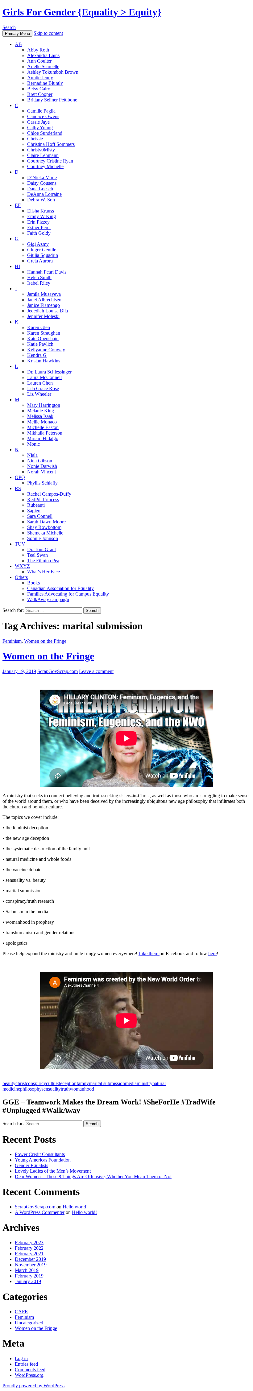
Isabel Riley (38, 283)
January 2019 (28, 1281)
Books (33, 582)
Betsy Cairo (38, 88)
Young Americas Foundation (43, 1159)
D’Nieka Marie (42, 177)
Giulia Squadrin (42, 255)
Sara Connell (39, 516)
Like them (149, 953)
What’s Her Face (43, 571)
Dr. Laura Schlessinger (49, 371)
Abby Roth (38, 49)
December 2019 (30, 1259)
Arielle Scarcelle (43, 66)
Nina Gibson (39, 460)
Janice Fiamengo (43, 305)
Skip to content (48, 33)
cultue (52, 1083)
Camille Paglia (41, 111)
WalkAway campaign (48, 599)
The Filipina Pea (43, 560)
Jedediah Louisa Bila (47, 310)
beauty (8, 1083)
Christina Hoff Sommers (51, 144)
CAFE (21, 1311)
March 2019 (27, 1270)
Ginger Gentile (41, 249)
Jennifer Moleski (43, 316)
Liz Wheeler (39, 394)
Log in (21, 1358)
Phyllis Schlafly (42, 482)
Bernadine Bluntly (45, 83)
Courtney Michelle (45, 166)
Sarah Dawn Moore (46, 521)
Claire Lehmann (43, 155)
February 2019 (29, 1275)
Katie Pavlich (40, 344)
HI (17, 266)
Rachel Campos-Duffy (49, 494)
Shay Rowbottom (44, 527)
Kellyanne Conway (46, 349)
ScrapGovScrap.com (57, 671)
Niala (32, 455)
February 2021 (29, 1253)
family (83, 1083)
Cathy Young (40, 127)
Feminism (12, 641)
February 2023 (29, 1242)
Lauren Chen (40, 383)
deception (67, 1083)
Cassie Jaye (38, 122)
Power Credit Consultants (40, 1154)
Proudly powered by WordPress (33, 1385)
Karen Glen (38, 327)
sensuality (51, 1089)
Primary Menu (17, 33)
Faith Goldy (39, 233)
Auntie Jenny (40, 77)
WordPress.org (29, 1375)
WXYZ (22, 566)
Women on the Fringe (45, 641)
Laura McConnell (44, 377)
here (212, 953)
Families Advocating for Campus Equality (68, 593)
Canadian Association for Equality (60, 588)
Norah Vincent (41, 471)
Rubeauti (36, 505)
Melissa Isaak (40, 416)
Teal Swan (37, 555)
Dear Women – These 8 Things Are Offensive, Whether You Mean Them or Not (93, 1176)
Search (9, 27)
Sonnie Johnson (42, 538)
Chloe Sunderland (44, 133)
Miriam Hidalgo (42, 438)
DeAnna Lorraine (44, 194)
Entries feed (26, 1364)
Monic (33, 444)
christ (20, 1083)
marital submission (107, 1083)
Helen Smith (39, 277)
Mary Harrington (43, 405)
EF (18, 205)
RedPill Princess (43, 499)
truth (65, 1089)
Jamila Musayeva (44, 294)
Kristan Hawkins (43, 360)
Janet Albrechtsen (44, 299)
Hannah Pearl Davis (46, 271)
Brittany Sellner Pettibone (52, 99)
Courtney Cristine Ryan (50, 160)
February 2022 (29, 1248)
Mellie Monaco (42, 421)
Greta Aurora (40, 260)
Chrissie (35, 138)
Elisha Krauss (40, 210)
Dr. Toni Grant (41, 549)
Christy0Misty (41, 149)
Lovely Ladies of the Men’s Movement (53, 1171)
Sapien (33, 510)
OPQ (20, 477)
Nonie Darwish (42, 466)
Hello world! (75, 1206)
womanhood (82, 1089)
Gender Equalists (31, 1165)
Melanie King (40, 410)
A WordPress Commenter (39, 1212)
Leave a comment (96, 671)
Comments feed (30, 1369)
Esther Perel (39, 227)
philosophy (31, 1089)
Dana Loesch (40, 188)
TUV (20, 544)
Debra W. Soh (41, 199)
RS (18, 488)
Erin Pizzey (38, 222)
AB (18, 44)
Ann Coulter (39, 61)
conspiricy (36, 1083)
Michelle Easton (43, 427)
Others (21, 577)
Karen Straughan (43, 333)
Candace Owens (43, 116)
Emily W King (41, 216)
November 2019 (31, 1264)
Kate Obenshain (43, 338)
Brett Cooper (39, 94)
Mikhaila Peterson (44, 432)
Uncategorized (29, 1322)
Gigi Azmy (38, 244)
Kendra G (37, 355)
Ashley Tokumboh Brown (52, 72)
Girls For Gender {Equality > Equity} (81, 12)
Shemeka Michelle (45, 532)
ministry (144, 1083)
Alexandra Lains (43, 55)
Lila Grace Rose (43, 388)
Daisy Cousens (41, 183)
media (131, 1083)
